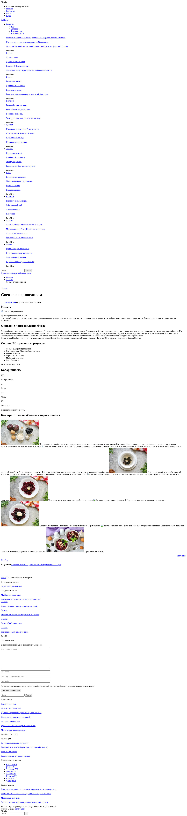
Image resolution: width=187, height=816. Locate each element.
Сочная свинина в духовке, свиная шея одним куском (24, 802)
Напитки (10, 196)
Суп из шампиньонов (15, 62)
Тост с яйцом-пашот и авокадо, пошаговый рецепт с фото (26, 793)
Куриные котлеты (13, 90)
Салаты (9, 220)
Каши (8, 172)
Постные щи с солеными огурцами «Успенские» (27, 42)
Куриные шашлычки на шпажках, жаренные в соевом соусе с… (28, 789)
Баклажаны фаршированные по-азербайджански (27, 94)
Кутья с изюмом (13, 185)
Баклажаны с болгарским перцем (20, 166)
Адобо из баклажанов (15, 85)
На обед (4, 560)
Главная (9, 9)
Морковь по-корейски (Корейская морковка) (25, 229)
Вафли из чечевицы (14, 114)
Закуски (9, 149)
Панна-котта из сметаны (16, 142)
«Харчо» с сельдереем (10, 721)
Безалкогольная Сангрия (16, 201)
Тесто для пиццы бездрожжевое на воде (23, 118)
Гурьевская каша (13, 190)
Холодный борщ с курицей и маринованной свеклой (29, 70)
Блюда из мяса (17, 31)
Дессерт (9, 125)
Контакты (10, 11)
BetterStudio (20, 809)
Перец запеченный (14, 153)
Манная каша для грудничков (19, 181)
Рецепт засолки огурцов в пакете (15, 756)
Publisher (5, 20)
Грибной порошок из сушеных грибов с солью (21, 713)
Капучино (10, 214)
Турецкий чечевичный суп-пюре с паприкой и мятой (24, 747)
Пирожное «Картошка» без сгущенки (22, 129)
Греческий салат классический (19, 238)
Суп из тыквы (12, 57)
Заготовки (15, 29)
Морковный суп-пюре (10, 798)
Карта (8, 16)
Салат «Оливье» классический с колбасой (24, 225)
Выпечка (10, 101)
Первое (9, 53)
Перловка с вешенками (16, 177)
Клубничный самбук (15, 138)
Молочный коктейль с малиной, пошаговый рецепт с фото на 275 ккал (37, 46)
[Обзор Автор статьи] (6, 575)
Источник (181, 556)
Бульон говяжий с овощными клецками (18, 726)
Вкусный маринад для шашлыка (20, 262)
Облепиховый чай (14, 205)
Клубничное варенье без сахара (14, 743)
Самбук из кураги (8, 704)
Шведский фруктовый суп (17, 66)
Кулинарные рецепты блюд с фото (16, 273)
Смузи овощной (13, 209)
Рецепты (10, 24)
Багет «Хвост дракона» (11, 708)
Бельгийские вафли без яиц (18, 109)
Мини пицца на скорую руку (13, 730)
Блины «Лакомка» (9, 751)
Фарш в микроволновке (11, 586)
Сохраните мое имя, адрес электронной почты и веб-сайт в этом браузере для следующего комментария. (49, 686)
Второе (9, 77)
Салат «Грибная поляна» (16, 233)
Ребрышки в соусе (14, 81)
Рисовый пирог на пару (16, 105)
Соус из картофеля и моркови (19, 253)
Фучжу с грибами (13, 162)
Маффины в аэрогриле (11, 595)
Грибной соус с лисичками (17, 249)
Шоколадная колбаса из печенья (20, 133)
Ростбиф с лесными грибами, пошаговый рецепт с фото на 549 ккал (35, 38)
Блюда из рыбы (17, 33)
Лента (8, 13)
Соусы (9, 244)
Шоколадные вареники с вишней (15, 717)
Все (12, 26)
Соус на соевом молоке (16, 257)
